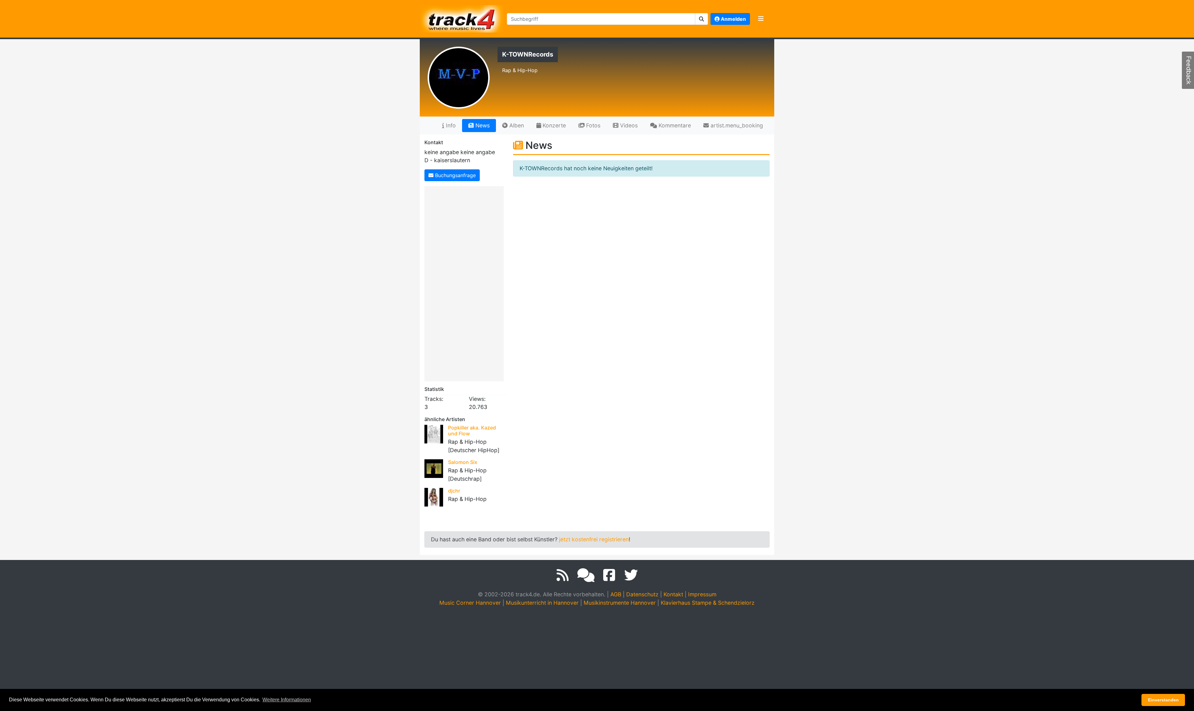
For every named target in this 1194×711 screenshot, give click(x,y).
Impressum (702, 594)
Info (450, 125)
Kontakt (673, 594)
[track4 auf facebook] (609, 575)
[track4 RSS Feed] (562, 575)
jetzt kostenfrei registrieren (594, 539)
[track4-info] (586, 575)
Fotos (592, 125)
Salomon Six (462, 462)
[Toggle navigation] (760, 19)
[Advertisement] (466, 282)
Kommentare (674, 125)
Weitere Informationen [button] (286, 699)
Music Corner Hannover (470, 602)
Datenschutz (642, 594)
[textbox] (601, 19)
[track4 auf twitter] (631, 575)
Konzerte (553, 125)
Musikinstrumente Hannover (620, 602)
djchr (454, 491)
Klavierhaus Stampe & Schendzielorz (708, 602)
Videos (628, 125)
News (482, 125)
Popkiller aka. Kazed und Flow (472, 430)
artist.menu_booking (736, 125)
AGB (615, 594)
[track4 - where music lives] (462, 17)
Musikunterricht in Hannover (542, 602)
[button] (701, 19)
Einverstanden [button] (1163, 699)
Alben (516, 125)
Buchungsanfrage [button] (454, 175)
